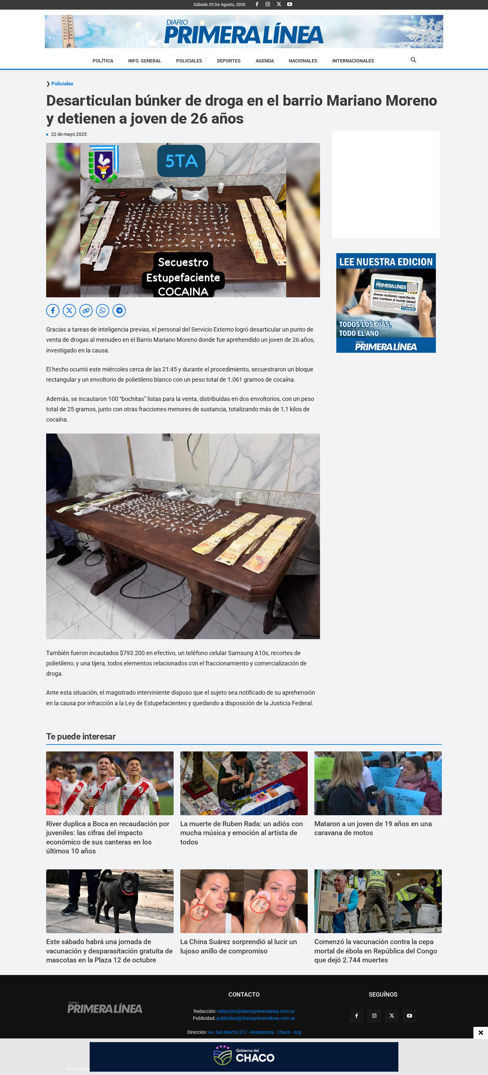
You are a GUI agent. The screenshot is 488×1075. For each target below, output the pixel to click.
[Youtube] (290, 4)
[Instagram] (268, 4)
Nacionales (303, 60)
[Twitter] (279, 4)
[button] (413, 61)
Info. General (144, 60)
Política (103, 60)
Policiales (189, 60)
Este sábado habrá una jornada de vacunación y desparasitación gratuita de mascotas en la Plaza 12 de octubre (109, 951)
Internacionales (353, 60)
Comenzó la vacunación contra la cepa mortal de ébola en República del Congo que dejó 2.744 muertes (375, 951)
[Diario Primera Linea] (244, 32)
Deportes (229, 60)
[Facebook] (257, 4)
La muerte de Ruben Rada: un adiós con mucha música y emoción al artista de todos (241, 833)
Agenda (265, 60)
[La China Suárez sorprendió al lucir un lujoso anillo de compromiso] (244, 901)
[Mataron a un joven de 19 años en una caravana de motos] (378, 783)
